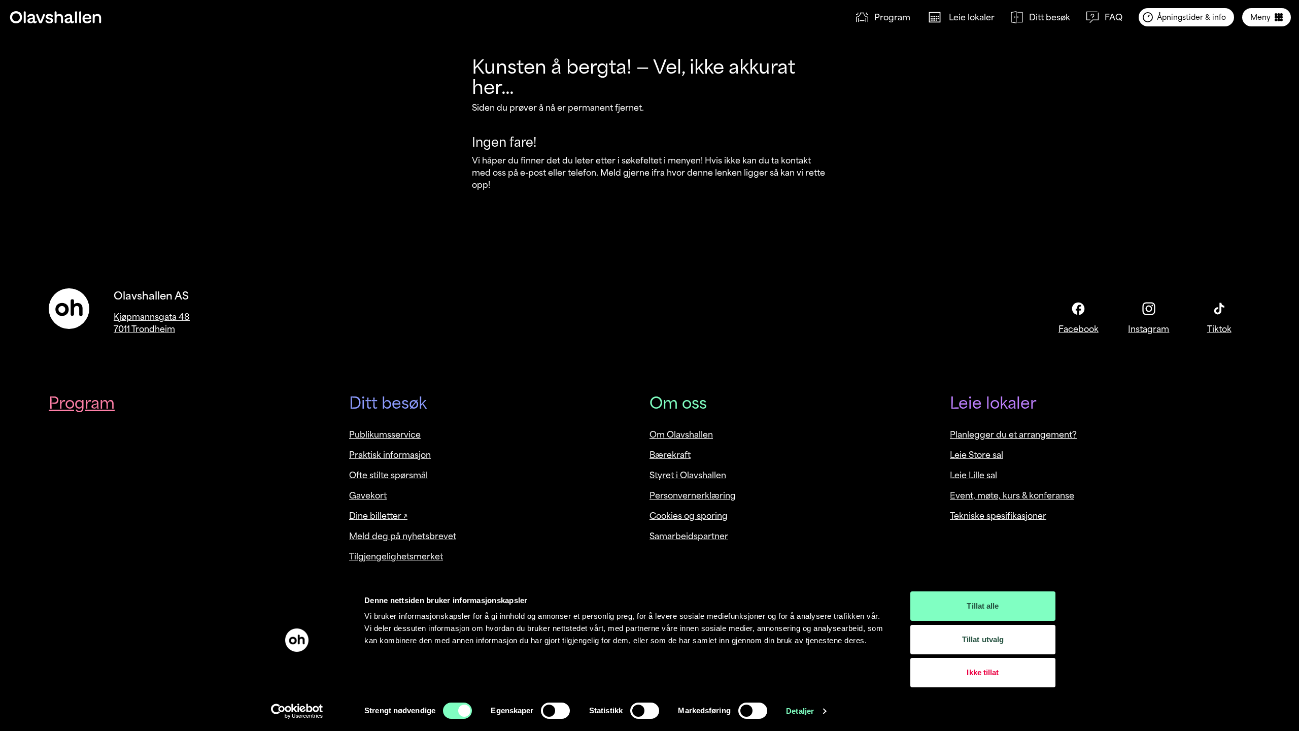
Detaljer (800, 711)
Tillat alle (983, 606)
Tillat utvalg (983, 639)
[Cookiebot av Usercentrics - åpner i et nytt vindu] (297, 711)
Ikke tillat (983, 672)
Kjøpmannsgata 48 (152, 317)
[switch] (555, 711)
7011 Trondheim (144, 329)
